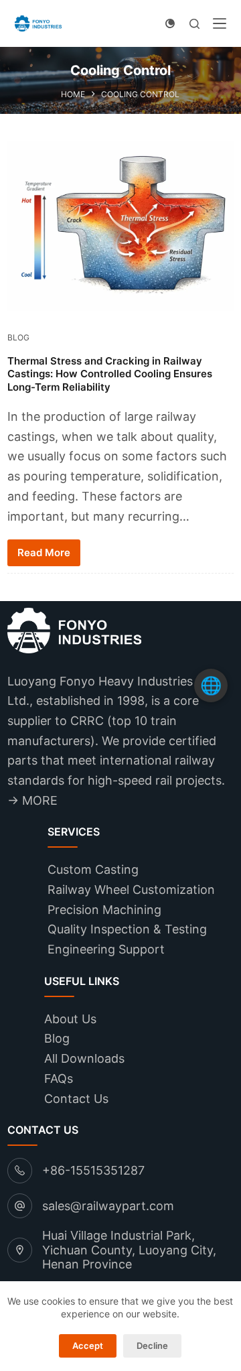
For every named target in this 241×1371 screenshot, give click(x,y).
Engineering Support (106, 949)
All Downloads (84, 1058)
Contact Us (76, 1099)
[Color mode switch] (170, 23)
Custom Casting (93, 869)
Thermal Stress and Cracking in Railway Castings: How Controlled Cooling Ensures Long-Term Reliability (109, 373)
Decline (152, 1345)
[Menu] (219, 23)
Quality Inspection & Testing (127, 929)
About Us (70, 1019)
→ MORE (32, 800)
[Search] (194, 24)
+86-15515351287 (93, 1170)
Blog (18, 337)
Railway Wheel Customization (131, 890)
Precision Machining (104, 910)
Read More (43, 552)
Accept (87, 1345)
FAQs (58, 1078)
